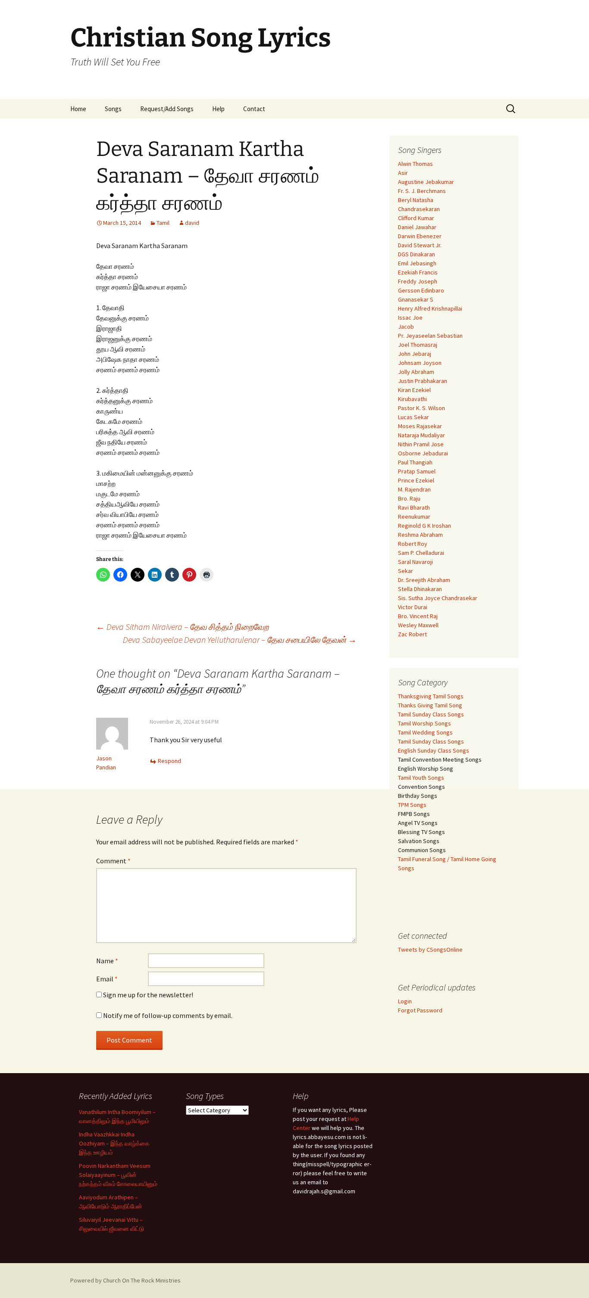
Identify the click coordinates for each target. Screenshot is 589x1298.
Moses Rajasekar (420, 426)
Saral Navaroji (415, 562)
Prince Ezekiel (416, 480)
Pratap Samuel (416, 471)
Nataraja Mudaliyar (421, 435)
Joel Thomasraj (417, 345)
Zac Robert (412, 634)
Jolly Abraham (416, 372)
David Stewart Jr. (420, 245)
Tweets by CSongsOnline (430, 949)
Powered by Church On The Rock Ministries (125, 1280)
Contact (254, 109)
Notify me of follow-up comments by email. (167, 1015)
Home (78, 109)
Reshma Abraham (420, 534)
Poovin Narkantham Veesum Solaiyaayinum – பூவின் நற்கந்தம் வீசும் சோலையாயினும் (118, 1175)
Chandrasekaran (419, 209)
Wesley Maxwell (418, 625)
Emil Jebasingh (417, 263)
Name (107, 960)
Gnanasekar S (415, 299)
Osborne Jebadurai (423, 453)
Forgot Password (420, 1010)
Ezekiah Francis (418, 272)
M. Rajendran (414, 489)
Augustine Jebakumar (426, 182)
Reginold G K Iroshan (424, 525)
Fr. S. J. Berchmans (422, 191)
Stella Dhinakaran (420, 589)
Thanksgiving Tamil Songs (431, 696)
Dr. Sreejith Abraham (424, 580)
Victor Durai (412, 607)
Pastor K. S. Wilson (421, 408)
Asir (403, 173)
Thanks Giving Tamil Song (430, 705)
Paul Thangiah (415, 462)
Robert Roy (412, 544)
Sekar (405, 571)
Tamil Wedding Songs (425, 732)
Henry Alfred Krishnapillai (430, 308)
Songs (113, 109)
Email (107, 978)
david (192, 223)
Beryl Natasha (415, 200)
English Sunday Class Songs (433, 750)
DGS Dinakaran (416, 254)
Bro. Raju (409, 498)
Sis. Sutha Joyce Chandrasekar (437, 598)
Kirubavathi (412, 399)
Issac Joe (410, 317)
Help (218, 109)
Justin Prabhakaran (422, 381)
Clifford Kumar (416, 218)
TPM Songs (412, 805)
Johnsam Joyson (420, 363)
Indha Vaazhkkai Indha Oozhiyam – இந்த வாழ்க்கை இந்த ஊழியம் (114, 1143)
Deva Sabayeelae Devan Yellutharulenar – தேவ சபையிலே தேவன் (240, 639)
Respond (169, 761)
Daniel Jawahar (417, 227)
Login (405, 1001)
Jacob (406, 326)
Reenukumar (414, 516)
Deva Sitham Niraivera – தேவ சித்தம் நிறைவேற (182, 626)
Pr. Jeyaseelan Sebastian (430, 335)
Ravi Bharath (414, 507)
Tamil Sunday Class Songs (431, 714)
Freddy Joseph (417, 281)
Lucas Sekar (413, 417)
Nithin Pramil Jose (421, 444)
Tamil (163, 223)
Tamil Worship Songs (424, 723)
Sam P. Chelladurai (421, 553)
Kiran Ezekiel (414, 390)
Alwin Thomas (415, 164)
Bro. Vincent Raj (418, 616)
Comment (113, 860)
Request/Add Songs (167, 109)
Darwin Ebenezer (420, 236)
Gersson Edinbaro (421, 290)
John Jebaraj (414, 354)
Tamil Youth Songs (421, 777)
